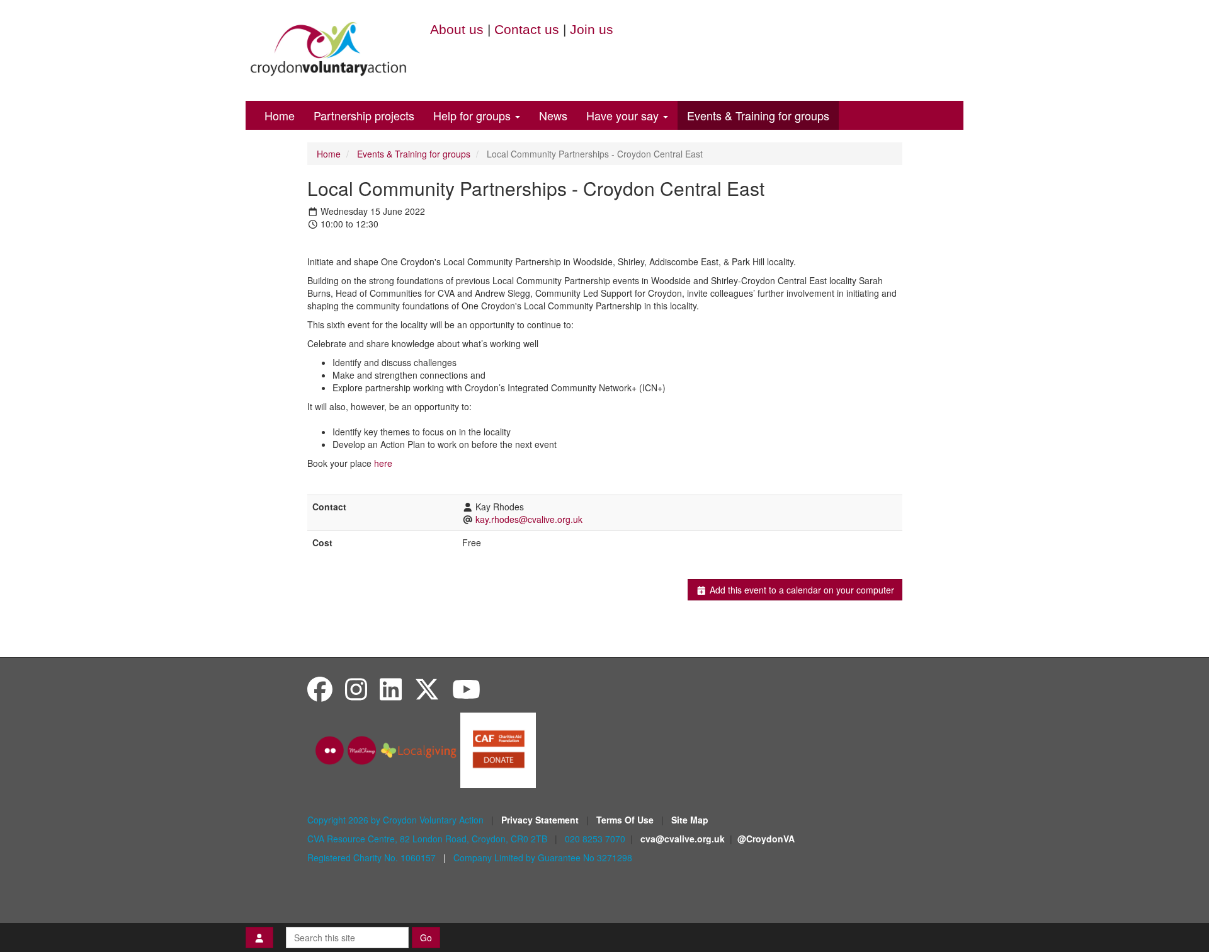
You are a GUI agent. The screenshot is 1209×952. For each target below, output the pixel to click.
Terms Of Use (626, 819)
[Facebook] (319, 688)
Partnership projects (364, 115)
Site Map (689, 819)
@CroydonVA (766, 838)
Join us (591, 29)
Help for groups (473, 115)
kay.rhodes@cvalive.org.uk (528, 519)
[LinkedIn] (391, 688)
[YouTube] (466, 688)
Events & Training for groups (758, 115)
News (553, 115)
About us (457, 29)
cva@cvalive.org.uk (682, 838)
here (383, 463)
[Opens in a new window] (498, 749)
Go (426, 937)
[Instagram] (356, 688)
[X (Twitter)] (427, 688)
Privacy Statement (541, 819)
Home (279, 115)
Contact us (526, 29)
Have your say (624, 115)
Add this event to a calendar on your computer (800, 589)
